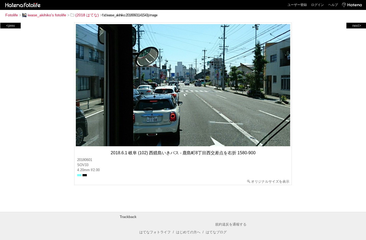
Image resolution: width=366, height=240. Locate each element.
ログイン (317, 5)
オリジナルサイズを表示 (270, 181)
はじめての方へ (188, 232)
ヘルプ (333, 5)
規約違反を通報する (231, 224)
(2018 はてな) (87, 15)
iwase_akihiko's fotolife (47, 15)
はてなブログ (216, 232)
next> (356, 26)
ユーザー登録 (297, 5)
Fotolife (11, 15)
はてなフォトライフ (155, 232)
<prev (10, 26)
